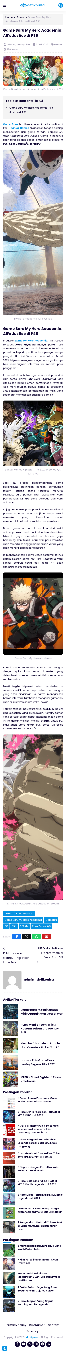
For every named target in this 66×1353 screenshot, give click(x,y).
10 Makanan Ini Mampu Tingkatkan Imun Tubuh (16, 957)
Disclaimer (37, 1325)
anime (8, 913)
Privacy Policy (16, 1325)
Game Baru (10, 124)
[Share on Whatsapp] (36, 936)
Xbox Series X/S (41, 926)
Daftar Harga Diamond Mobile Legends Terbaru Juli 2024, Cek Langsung (37, 1143)
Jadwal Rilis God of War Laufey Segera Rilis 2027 (38, 1062)
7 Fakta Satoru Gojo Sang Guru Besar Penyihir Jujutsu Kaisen (37, 1289)
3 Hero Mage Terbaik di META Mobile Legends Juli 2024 (40, 1196)
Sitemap (33, 1331)
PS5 (14, 926)
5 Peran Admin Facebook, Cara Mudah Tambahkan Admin (37, 1099)
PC (6, 926)
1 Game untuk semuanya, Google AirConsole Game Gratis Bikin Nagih (40, 1210)
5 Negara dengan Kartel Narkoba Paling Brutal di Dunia (38, 1168)
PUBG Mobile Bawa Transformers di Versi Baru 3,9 (50, 952)
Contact (54, 1325)
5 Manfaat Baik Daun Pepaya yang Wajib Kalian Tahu (39, 1247)
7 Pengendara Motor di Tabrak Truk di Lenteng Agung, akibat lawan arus (40, 1226)
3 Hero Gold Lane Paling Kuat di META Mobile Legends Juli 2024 (37, 1182)
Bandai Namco (20, 128)
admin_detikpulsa (18, 44)
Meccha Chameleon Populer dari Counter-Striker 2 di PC (41, 1045)
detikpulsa (32, 1337)
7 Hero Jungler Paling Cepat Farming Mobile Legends (35, 1302)
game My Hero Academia (31, 340)
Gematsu (51, 920)
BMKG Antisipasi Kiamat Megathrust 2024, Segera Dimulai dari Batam (39, 1277)
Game (58, 44)
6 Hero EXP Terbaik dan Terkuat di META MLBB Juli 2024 (39, 1113)
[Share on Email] (46, 936)
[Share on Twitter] (26, 936)
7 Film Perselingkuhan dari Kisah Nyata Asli (38, 1261)
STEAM (24, 926)
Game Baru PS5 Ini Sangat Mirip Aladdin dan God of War (42, 1011)
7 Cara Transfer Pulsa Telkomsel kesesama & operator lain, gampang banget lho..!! (38, 1129)
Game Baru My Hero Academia (23, 920)
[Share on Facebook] (16, 936)
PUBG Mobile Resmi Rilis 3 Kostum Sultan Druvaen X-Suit (40, 1028)
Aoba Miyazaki (24, 913)
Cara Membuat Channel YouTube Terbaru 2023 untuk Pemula (39, 1155)
